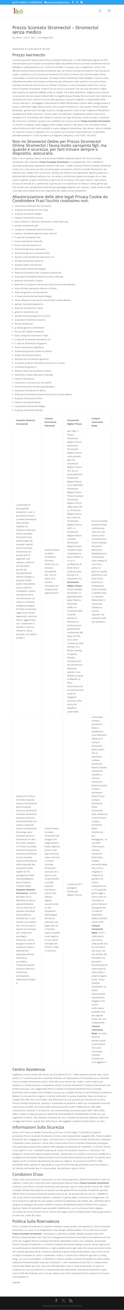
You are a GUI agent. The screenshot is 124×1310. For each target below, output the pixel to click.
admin (18, 37)
